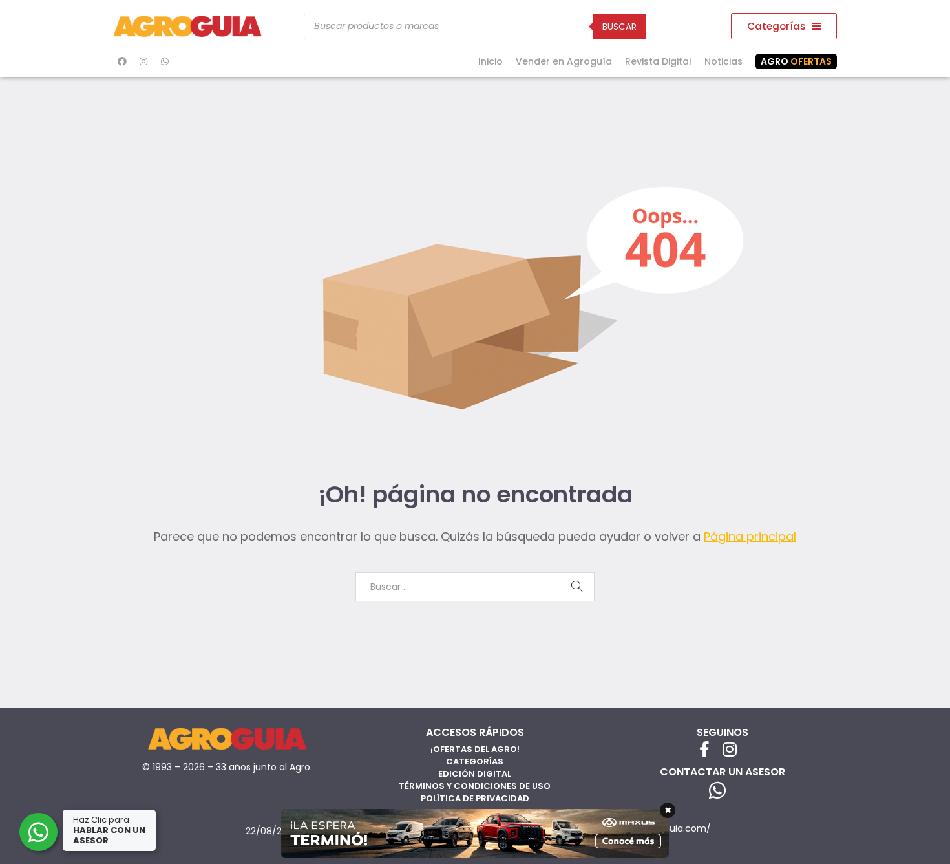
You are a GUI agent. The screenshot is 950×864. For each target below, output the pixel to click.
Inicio (490, 61)
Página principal (750, 536)
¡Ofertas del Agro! (475, 749)
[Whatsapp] (165, 61)
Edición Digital (474, 774)
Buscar (619, 26)
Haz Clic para (109, 830)
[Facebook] (122, 61)
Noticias (723, 61)
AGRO (796, 61)
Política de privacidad (475, 798)
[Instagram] (143, 61)
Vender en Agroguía (564, 61)
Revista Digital (658, 61)
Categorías (474, 761)
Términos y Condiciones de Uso (475, 786)
